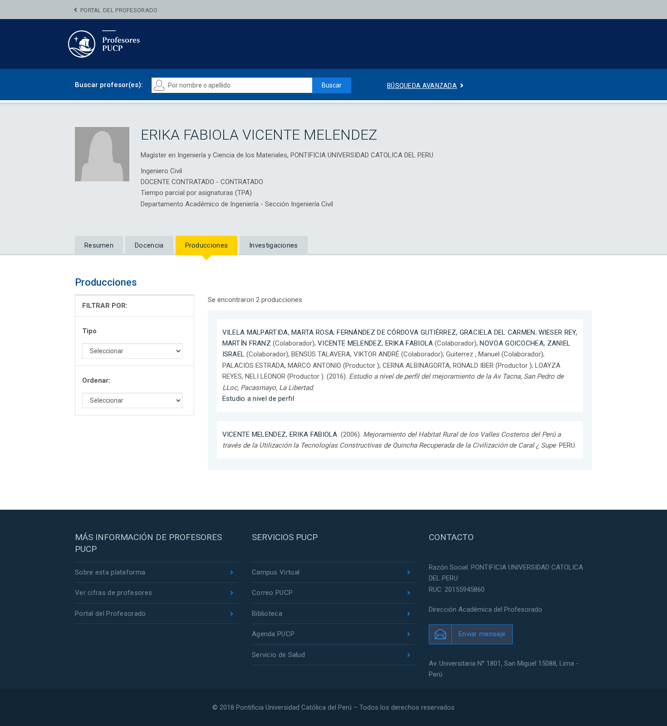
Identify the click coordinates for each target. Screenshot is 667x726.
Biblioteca (267, 613)
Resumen (98, 245)
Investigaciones (273, 245)
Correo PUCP (272, 593)
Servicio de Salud (278, 655)
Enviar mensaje (482, 634)
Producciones (206, 245)
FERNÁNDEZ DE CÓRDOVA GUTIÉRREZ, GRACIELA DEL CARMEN (436, 332)
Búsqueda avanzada (422, 85)
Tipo (89, 331)
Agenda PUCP (273, 634)
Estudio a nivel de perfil (258, 399)
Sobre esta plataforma (110, 572)
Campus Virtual (275, 572)
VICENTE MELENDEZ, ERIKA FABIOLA (375, 343)
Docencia (149, 245)
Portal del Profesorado (119, 10)
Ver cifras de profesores (113, 593)
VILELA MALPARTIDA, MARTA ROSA (278, 332)
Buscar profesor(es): (109, 85)
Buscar (332, 85)
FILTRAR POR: (105, 306)
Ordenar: (96, 380)
